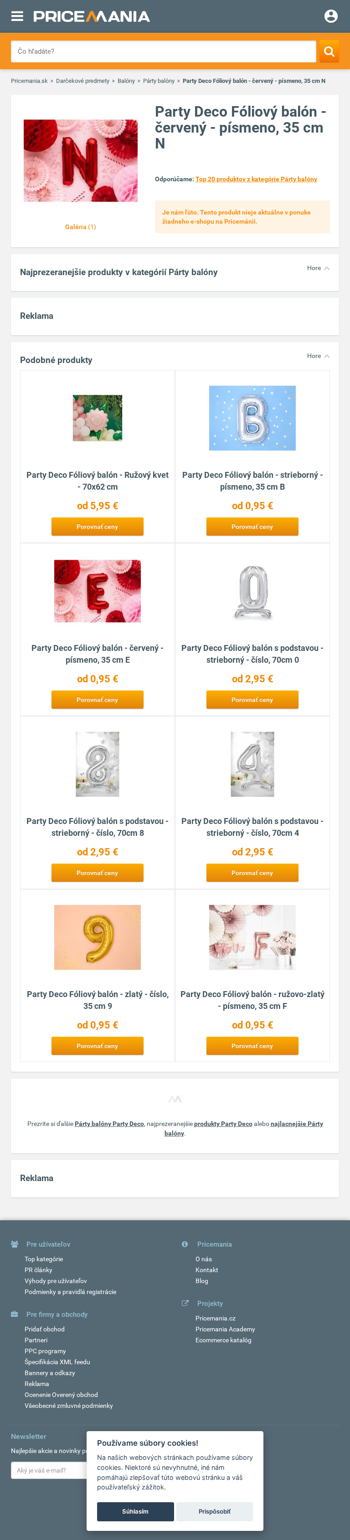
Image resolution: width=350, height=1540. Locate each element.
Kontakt (207, 1270)
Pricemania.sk (29, 80)
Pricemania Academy (225, 1329)
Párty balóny (159, 80)
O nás (204, 1259)
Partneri (36, 1340)
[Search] (329, 51)
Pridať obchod (45, 1329)
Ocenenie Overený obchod (61, 1394)
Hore (314, 267)
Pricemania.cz (216, 1318)
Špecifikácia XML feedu (57, 1362)
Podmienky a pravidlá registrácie (70, 1291)
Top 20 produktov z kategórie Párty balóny (256, 179)
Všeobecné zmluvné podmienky (69, 1405)
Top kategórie (44, 1259)
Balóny (126, 80)
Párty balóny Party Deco (109, 1123)
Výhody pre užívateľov (56, 1280)
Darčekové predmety (82, 80)
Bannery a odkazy (50, 1372)
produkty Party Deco (223, 1123)
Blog (202, 1280)
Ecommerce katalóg (224, 1340)
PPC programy (45, 1351)
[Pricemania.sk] (92, 16)
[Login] (331, 17)
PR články (38, 1270)
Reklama (37, 1383)
